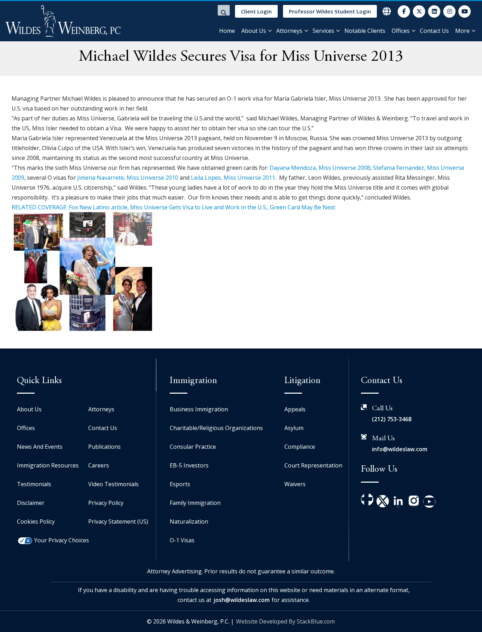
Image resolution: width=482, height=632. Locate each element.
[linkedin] (434, 11)
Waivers (295, 484)
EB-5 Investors (189, 465)
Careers (98, 465)
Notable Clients (364, 31)
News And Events (39, 447)
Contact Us (434, 31)
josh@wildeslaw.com (241, 600)
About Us (253, 31)
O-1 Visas (182, 540)
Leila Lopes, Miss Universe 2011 (233, 177)
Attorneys (289, 31)
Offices (401, 31)
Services (323, 31)
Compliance (299, 447)
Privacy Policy (105, 503)
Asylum (293, 428)
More (462, 31)
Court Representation (313, 465)
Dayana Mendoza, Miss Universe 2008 (320, 168)
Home (227, 31)
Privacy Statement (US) (118, 521)
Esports (180, 484)
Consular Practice (193, 447)
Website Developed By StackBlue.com (285, 621)
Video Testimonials (113, 484)
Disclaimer (30, 503)
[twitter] (419, 11)
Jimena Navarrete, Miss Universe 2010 (127, 177)
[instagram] (449, 11)
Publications (104, 447)
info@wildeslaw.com (399, 449)
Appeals (295, 409)
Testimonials (34, 484)
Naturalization (189, 521)
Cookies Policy (36, 521)
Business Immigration (199, 409)
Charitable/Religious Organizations (216, 428)
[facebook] (404, 11)
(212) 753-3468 (391, 419)
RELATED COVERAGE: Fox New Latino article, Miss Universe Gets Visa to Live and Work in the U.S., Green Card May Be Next (173, 207)
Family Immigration (195, 503)
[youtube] (464, 11)
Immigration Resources (48, 465)
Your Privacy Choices (61, 540)
